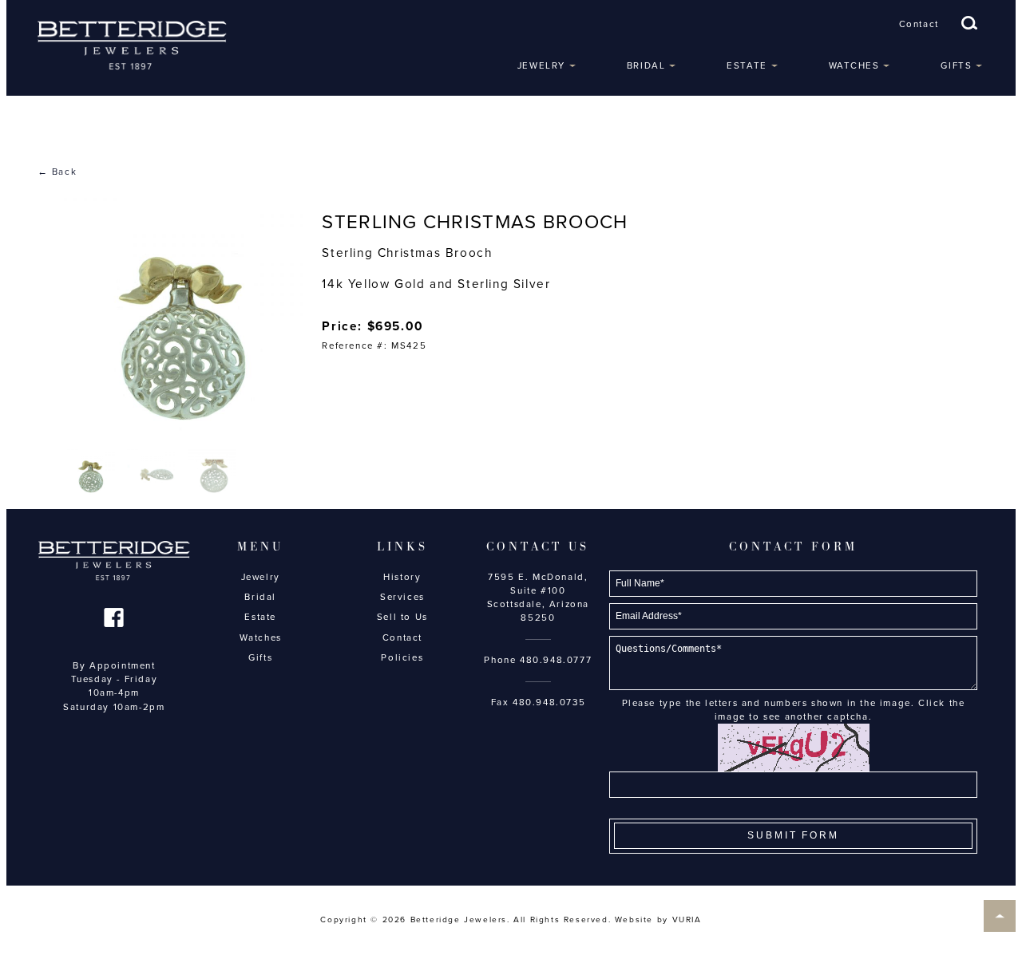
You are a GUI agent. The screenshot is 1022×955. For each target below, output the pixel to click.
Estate (747, 65)
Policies (402, 657)
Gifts (956, 65)
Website (634, 920)
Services (402, 596)
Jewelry (541, 65)
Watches (854, 65)
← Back (57, 171)
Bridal (646, 65)
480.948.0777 (556, 659)
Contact (919, 24)
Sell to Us (402, 616)
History (402, 576)
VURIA (687, 920)
